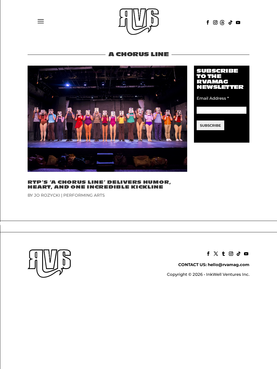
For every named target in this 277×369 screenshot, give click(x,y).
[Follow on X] (215, 253)
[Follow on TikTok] (230, 22)
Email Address (213, 98)
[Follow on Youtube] (237, 22)
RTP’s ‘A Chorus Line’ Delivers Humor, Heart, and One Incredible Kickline (99, 184)
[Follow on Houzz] (222, 22)
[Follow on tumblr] (223, 253)
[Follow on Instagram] (215, 22)
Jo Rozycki (47, 195)
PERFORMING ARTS (84, 195)
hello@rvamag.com (228, 264)
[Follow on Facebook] (207, 22)
